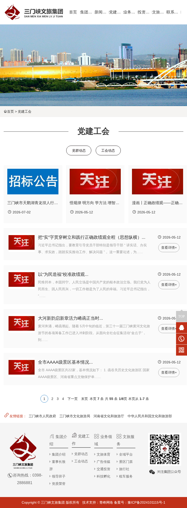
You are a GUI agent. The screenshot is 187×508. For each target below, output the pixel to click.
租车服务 (126, 476)
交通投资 (103, 469)
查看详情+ (169, 247)
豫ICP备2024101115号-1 (146, 502)
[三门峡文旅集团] (34, 12)
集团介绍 (58, 454)
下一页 (72, 399)
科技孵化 (103, 476)
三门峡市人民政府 (42, 416)
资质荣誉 (58, 484)
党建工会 (24, 111)
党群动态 (79, 150)
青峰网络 (106, 502)
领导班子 (58, 476)
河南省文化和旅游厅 (109, 416)
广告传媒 (103, 462)
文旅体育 (103, 454)
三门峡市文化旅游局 (74, 416)
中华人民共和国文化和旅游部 (150, 416)
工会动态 (108, 150)
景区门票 (126, 462)
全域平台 (126, 454)
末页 (84, 399)
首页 (10, 111)
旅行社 (124, 469)
